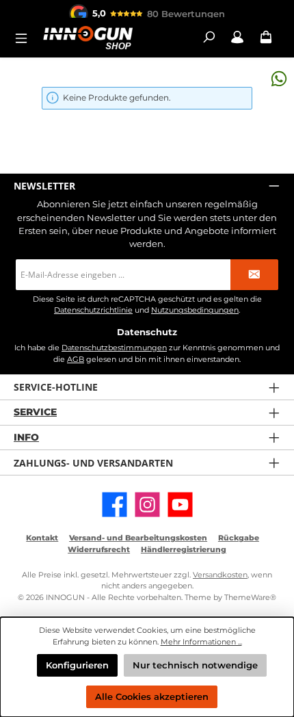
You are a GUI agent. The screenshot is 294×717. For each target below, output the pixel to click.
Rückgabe (238, 538)
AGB (75, 359)
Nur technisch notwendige (195, 665)
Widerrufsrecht (99, 549)
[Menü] (25, 37)
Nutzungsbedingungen (195, 310)
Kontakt (42, 538)
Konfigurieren (77, 665)
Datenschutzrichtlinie (93, 310)
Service (35, 412)
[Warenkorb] (266, 37)
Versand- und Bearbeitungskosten (138, 538)
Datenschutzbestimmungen (114, 347)
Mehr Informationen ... (201, 642)
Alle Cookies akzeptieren (152, 697)
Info (26, 437)
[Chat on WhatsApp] (279, 78)
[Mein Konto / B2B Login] (237, 37)
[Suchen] (208, 37)
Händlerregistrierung (183, 549)
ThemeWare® (250, 597)
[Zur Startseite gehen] (87, 37)
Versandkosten (220, 574)
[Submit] (254, 274)
